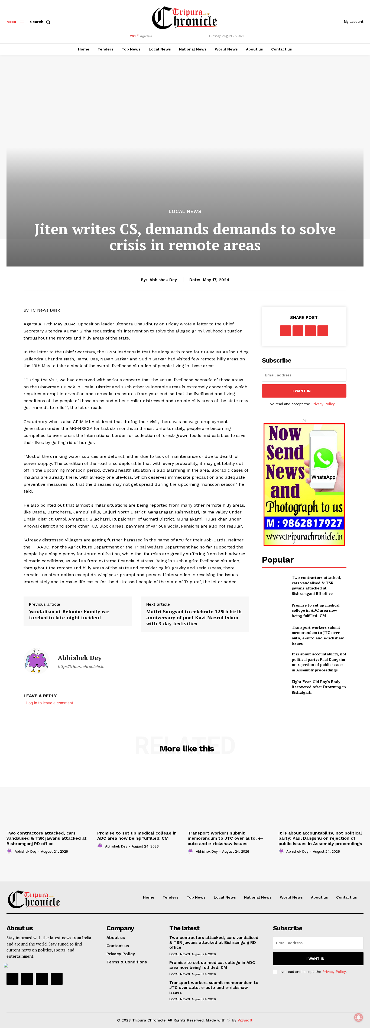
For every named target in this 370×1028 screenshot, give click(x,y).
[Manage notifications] (358, 1017)
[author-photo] (10, 851)
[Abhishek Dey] (37, 661)
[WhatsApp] (322, 330)
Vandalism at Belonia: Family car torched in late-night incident (69, 614)
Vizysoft (245, 1020)
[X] (298, 330)
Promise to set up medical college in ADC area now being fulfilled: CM (315, 610)
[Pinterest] (310, 330)
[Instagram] (27, 979)
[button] (41, 21)
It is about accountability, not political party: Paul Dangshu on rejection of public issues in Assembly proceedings (319, 661)
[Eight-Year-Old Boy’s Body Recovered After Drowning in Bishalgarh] (274, 687)
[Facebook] (285, 330)
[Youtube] (57, 979)
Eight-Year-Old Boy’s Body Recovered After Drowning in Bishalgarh (319, 687)
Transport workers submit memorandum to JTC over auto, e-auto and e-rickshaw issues (318, 635)
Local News (185, 211)
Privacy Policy (323, 404)
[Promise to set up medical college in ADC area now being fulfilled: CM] (274, 610)
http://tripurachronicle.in (81, 666)
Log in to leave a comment (49, 702)
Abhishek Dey (163, 279)
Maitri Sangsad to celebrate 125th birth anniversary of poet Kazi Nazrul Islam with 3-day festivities (194, 617)
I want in (302, 391)
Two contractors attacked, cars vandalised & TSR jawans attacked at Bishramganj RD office (316, 585)
